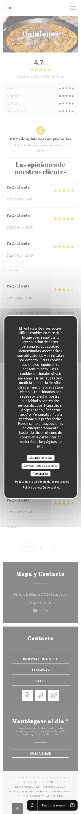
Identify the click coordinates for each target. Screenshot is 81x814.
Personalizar (40, 473)
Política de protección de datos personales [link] (42, 481)
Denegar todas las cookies (40, 465)
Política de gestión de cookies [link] (41, 487)
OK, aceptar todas (40, 457)
